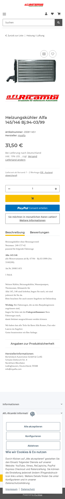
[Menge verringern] (9, 188)
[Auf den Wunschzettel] (52, 54)
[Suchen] (58, 22)
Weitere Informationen (33, 220)
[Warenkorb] (59, 13)
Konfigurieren (33, 436)
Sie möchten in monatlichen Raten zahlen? (32, 218)
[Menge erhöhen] (56, 188)
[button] (46, 13)
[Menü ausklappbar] (4, 14)
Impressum (12, 489)
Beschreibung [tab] (15, 232)
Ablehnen (33, 445)
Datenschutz (28, 489)
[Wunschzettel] (52, 13)
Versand (32, 156)
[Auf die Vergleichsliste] (44, 54)
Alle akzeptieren (33, 426)
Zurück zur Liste (15, 35)
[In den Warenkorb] (8, 46)
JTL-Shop (38, 494)
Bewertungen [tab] (39, 232)
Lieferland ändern (15, 159)
